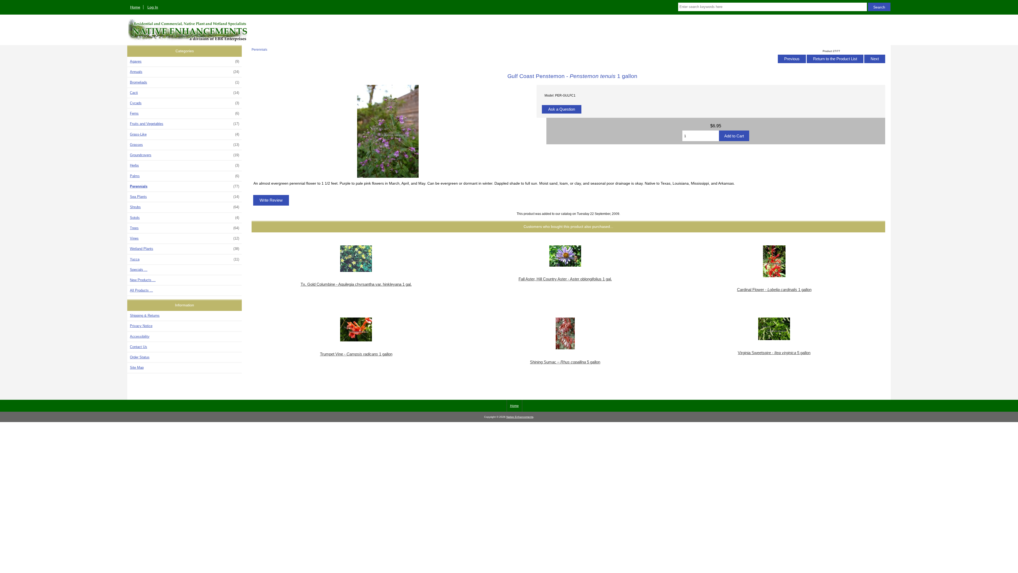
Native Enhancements (519, 416)
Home (135, 7)
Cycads (184, 103)
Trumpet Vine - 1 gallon (356, 354)
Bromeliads (184, 82)
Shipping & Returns (145, 316)
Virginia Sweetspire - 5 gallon (774, 353)
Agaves (184, 61)
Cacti (184, 93)
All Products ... (141, 290)
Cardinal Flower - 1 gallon (774, 290)
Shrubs (184, 207)
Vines (184, 238)
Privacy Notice (141, 326)
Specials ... (138, 270)
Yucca (184, 259)
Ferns (184, 113)
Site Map (137, 368)
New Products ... (143, 280)
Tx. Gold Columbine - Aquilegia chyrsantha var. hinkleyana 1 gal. (356, 284)
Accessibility (140, 336)
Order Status (140, 357)
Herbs (184, 165)
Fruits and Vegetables (184, 124)
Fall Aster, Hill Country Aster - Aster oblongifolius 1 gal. (565, 279)
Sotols (184, 218)
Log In (152, 7)
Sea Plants (184, 197)
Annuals (184, 72)
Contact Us (138, 347)
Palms (184, 176)
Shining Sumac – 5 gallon (565, 362)
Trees (184, 228)
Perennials (259, 49)
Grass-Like (184, 134)
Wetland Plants (184, 249)
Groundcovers (184, 155)
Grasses (184, 145)
